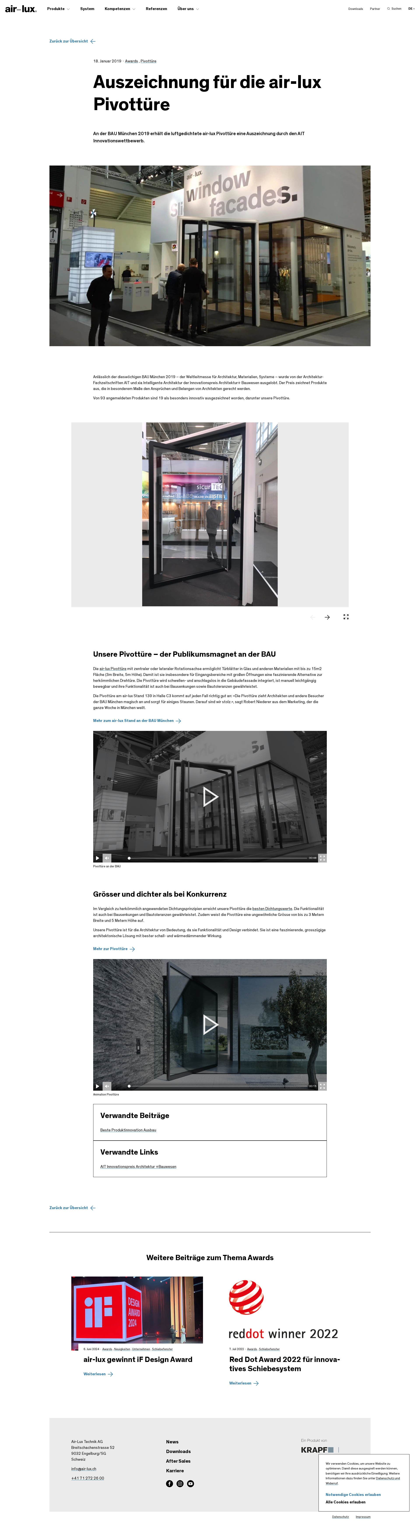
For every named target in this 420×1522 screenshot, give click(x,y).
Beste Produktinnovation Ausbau (128, 1130)
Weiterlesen (95, 1374)
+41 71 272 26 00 (87, 1478)
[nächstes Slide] (329, 617)
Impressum (363, 1516)
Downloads (355, 9)
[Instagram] (180, 1483)
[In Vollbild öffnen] (346, 617)
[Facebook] (169, 1483)
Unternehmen (141, 1349)
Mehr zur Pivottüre (110, 949)
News (172, 1441)
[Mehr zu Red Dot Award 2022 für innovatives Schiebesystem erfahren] (283, 1314)
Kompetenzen (117, 9)
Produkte (56, 9)
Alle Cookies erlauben (346, 1502)
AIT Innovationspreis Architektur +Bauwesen (138, 1167)
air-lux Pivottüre (113, 669)
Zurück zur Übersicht (68, 41)
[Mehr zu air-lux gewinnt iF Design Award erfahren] (137, 1314)
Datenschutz (340, 1516)
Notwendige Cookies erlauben (353, 1495)
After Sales (178, 1461)
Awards (131, 61)
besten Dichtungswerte (272, 909)
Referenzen (156, 9)
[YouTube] (190, 1483)
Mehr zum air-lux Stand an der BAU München (133, 721)
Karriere (175, 1470)
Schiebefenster (162, 1349)
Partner (375, 9)
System (87, 9)
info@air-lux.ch (83, 1469)
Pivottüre (148, 61)
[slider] (217, 858)
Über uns (186, 9)
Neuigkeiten (122, 1349)
